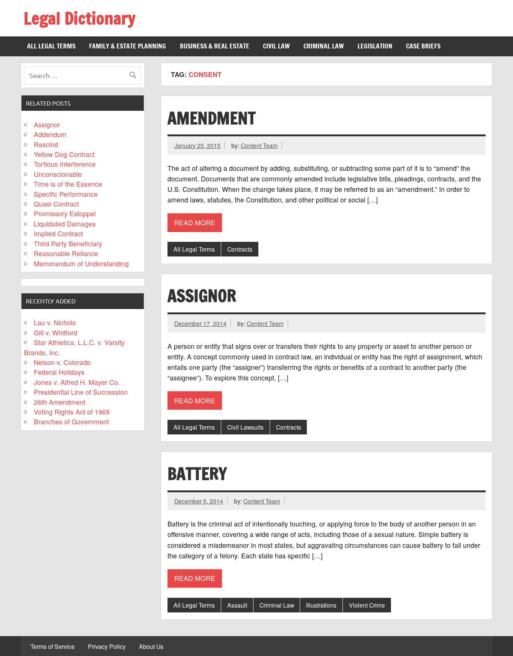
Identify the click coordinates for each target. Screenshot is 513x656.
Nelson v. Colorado (62, 362)
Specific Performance (66, 194)
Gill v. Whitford (55, 332)
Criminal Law (323, 46)
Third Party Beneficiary (68, 243)
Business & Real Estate (214, 46)
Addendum (50, 134)
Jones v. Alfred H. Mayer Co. (77, 382)
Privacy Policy (107, 647)
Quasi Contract (56, 203)
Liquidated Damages (65, 223)
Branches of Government (71, 421)
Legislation (375, 46)
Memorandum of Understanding (81, 263)
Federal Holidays (59, 372)
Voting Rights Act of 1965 (72, 411)
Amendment (211, 118)
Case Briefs (423, 46)
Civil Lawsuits (245, 427)
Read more (194, 222)
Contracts (239, 249)
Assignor (201, 295)
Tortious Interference (65, 164)
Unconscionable (58, 174)
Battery (197, 473)
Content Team (259, 145)
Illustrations (321, 605)
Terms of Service (52, 647)
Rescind (46, 144)
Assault (237, 605)
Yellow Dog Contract (64, 154)
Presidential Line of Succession (81, 392)
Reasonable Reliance (66, 253)
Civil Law (276, 46)
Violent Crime (367, 605)
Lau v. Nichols (55, 322)
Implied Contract (58, 233)
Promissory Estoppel (65, 213)
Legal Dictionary (79, 18)
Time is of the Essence (68, 184)
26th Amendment (59, 402)
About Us (151, 647)
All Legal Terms (51, 46)
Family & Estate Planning (127, 46)
